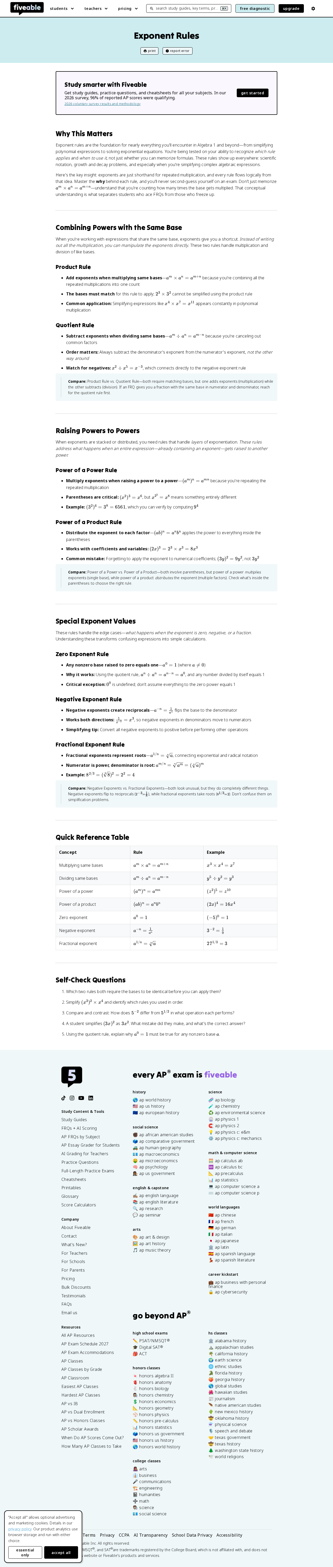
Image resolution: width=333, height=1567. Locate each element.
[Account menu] (313, 8)
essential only (25, 1552)
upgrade (291, 8)
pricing (124, 8)
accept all (61, 1552)
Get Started (252, 92)
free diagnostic (255, 8)
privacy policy (19, 1528)
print (152, 51)
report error (180, 51)
